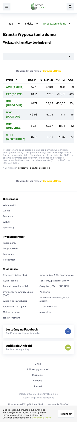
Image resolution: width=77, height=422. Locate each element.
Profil (9, 79)
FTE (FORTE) (14, 94)
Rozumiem (65, 413)
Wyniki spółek (10, 280)
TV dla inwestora (48, 306)
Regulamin (37, 375)
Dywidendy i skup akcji (15, 275)
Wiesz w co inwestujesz (15, 301)
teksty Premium (11, 317)
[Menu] (6, 6)
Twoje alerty (9, 243)
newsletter (45, 312)
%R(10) (60, 79)
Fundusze (8, 216)
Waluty (6, 222)
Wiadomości (9, 205)
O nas (38, 363)
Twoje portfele (10, 248)
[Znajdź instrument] (70, 6)
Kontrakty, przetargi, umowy (54, 280)
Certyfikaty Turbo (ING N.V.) (54, 286)
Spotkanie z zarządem (14, 306)
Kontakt (37, 386)
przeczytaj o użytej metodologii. (35, 168)
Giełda (6, 210)
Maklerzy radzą (11, 312)
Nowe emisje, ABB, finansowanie (56, 275)
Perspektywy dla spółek (16, 286)
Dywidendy (9, 227)
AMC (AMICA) (14, 87)
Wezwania (44, 292)
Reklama (37, 380)
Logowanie (8, 254)
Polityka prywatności (38, 369)
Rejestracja (9, 259)
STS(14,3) (46, 79)
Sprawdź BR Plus (52, 71)
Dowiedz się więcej (41, 417)
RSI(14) (32, 79)
